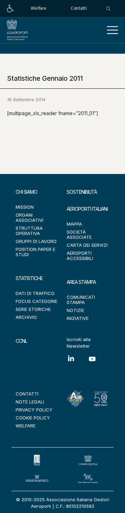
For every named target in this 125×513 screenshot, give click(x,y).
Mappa (74, 224)
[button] (112, 30)
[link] (10, 8)
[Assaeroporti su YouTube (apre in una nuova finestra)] (99, 364)
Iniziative (78, 318)
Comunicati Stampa (81, 299)
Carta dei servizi (87, 245)
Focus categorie (36, 301)
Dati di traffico (35, 293)
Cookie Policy (33, 417)
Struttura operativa (29, 230)
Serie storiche (33, 309)
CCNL (21, 341)
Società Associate (79, 234)
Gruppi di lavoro (36, 241)
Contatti (27, 394)
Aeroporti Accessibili (80, 255)
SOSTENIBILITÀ (82, 192)
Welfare (25, 425)
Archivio (26, 317)
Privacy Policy (34, 409)
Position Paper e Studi (35, 251)
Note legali (30, 402)
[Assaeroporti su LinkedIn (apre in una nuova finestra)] (77, 363)
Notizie (75, 310)
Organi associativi (29, 217)
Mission (25, 207)
